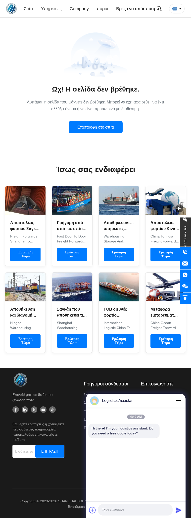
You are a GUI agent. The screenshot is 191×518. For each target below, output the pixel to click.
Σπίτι (87, 394)
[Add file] (92, 510)
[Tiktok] (52, 410)
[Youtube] (43, 410)
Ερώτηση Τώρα (25, 254)
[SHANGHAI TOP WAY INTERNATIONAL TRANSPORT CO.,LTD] (12, 9)
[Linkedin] (25, 410)
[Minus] (179, 401)
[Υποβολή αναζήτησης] (159, 9)
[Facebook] (15, 410)
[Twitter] (34, 410)
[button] (177, 8)
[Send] (179, 510)
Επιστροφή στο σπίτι (95, 127)
